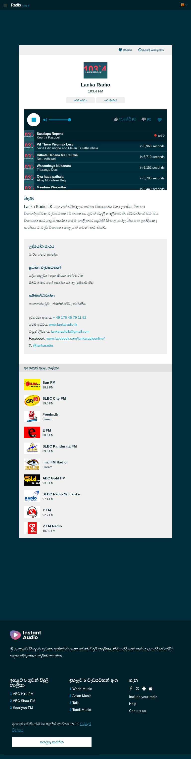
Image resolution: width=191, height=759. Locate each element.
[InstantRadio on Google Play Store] (144, 689)
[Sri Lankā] (185, 5)
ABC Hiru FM (23, 694)
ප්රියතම (127, 50)
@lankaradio (43, 345)
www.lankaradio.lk (63, 324)
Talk (75, 703)
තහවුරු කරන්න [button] (52, 742)
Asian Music (81, 696)
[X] (138, 689)
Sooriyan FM (23, 708)
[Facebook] (131, 689)
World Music (82, 689)
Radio (20, 5)
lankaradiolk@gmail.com (70, 331)
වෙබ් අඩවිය (80, 100)
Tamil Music (81, 710)
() (149, 119)
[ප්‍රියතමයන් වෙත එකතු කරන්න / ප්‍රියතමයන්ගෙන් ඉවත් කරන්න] (159, 120)
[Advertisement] (95, 27)
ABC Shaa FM (24, 701)
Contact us (137, 711)
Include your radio (143, 697)
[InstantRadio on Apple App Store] (150, 689)
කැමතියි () (128, 119)
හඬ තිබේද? (110, 100)
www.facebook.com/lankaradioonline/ (76, 338)
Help (132, 704)
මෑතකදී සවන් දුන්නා (153, 50)
